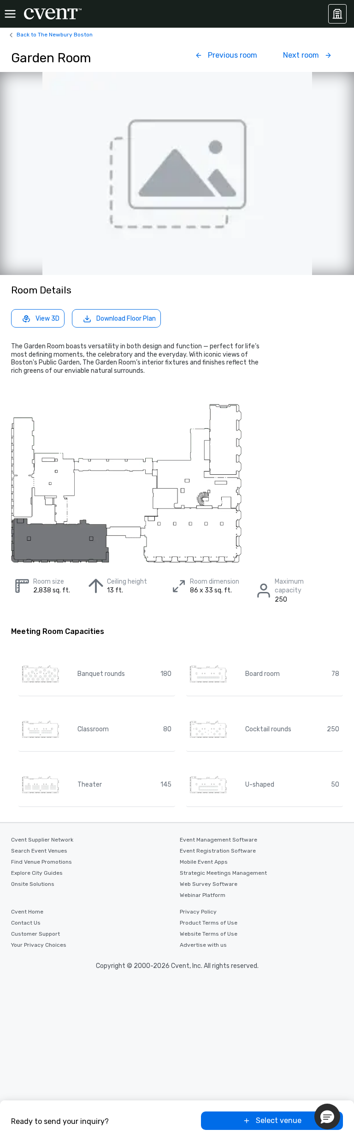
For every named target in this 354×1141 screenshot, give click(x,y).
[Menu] (10, 14)
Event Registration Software (218, 851)
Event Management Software (218, 839)
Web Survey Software (208, 884)
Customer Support (35, 934)
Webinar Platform (202, 895)
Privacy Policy (198, 911)
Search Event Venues (39, 851)
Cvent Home (27, 911)
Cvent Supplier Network (42, 839)
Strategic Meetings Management (223, 873)
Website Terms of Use (208, 934)
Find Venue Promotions (41, 862)
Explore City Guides (37, 873)
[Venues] (337, 14)
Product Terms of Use (208, 923)
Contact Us (26, 923)
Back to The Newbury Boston (55, 34)
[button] (327, 1116)
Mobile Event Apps (204, 862)
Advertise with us (203, 945)
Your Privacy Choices (38, 945)
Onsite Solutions (32, 884)
